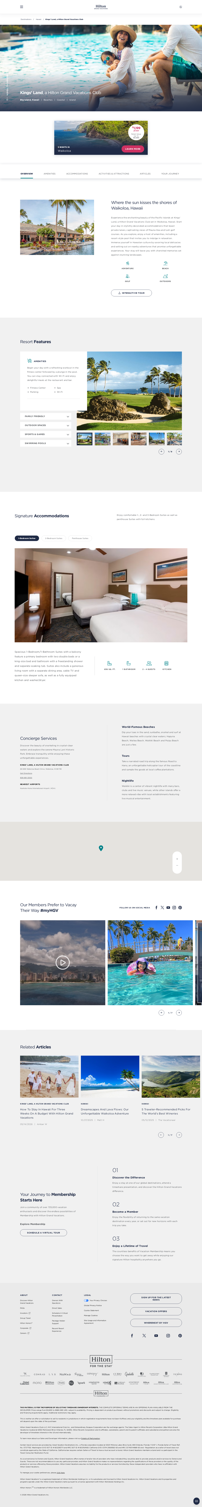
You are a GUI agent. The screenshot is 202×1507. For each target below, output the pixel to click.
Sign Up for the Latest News (156, 1298)
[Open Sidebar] (21, 7)
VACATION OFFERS (156, 1311)
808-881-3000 (26, 778)
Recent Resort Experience (58, 1329)
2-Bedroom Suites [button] (53, 538)
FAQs (22, 1308)
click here (61, 1473)
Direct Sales (57, 1308)
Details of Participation (90, 1438)
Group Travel (25, 1318)
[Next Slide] (179, 451)
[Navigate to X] (162, 907)
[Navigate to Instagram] (174, 907)
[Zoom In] (177, 857)
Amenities (50, 173)
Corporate (24, 1328)
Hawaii (39, 19)
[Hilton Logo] (101, 1361)
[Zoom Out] (177, 868)
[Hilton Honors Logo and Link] (101, 1393)
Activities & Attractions (114, 173)
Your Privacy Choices (98, 1300)
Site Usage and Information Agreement (95, 1321)
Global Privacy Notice (93, 1305)
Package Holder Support (58, 1322)
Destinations (26, 19)
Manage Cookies (91, 1315)
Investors (24, 1313)
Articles (145, 173)
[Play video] (62, 962)
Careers (23, 1333)
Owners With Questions (57, 1301)
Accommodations (77, 173)
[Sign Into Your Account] (181, 7)
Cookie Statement (91, 1310)
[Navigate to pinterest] (180, 907)
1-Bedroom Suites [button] (26, 538)
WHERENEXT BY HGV (156, 1323)
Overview (27, 174)
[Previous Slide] (161, 451)
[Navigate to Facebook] (156, 907)
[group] (49, 1091)
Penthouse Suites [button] (80, 538)
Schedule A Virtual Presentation (60, 1314)
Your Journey (170, 173)
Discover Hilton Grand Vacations (26, 1301)
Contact (57, 1295)
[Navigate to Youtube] (168, 907)
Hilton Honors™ (26, 1323)
